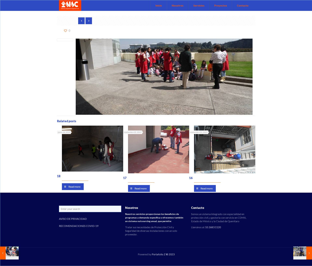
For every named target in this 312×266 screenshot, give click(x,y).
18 (58, 176)
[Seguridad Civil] (70, 5)
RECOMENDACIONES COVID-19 (78, 225)
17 (124, 178)
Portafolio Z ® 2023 (163, 254)
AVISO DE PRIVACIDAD (73, 218)
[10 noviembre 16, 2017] (9, 253)
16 (190, 178)
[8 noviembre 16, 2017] (302, 253)
